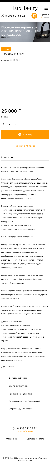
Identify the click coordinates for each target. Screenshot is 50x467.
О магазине (11, 439)
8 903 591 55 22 (15, 15)
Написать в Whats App (25, 146)
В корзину (27, 134)
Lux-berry (25, 8)
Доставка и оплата (35, 439)
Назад (6, 49)
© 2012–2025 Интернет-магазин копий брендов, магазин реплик (25, 459)
